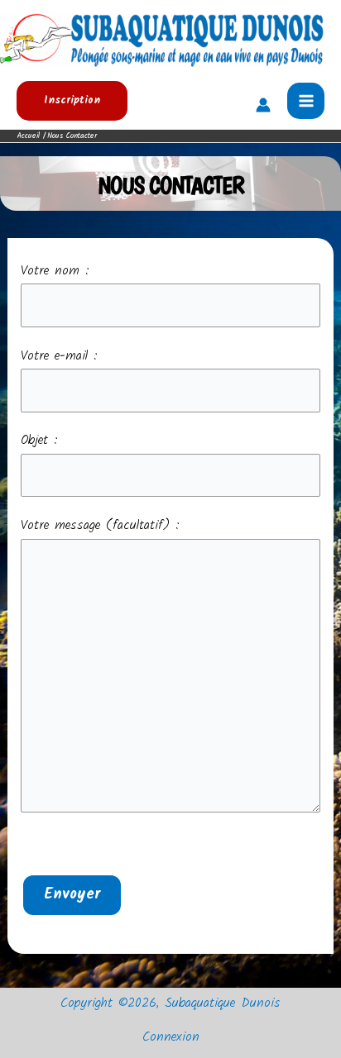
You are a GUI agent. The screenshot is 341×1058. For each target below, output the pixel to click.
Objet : (39, 440)
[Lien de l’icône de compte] (263, 105)
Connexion (170, 1037)
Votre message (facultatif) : (100, 525)
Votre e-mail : (59, 356)
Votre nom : (55, 271)
